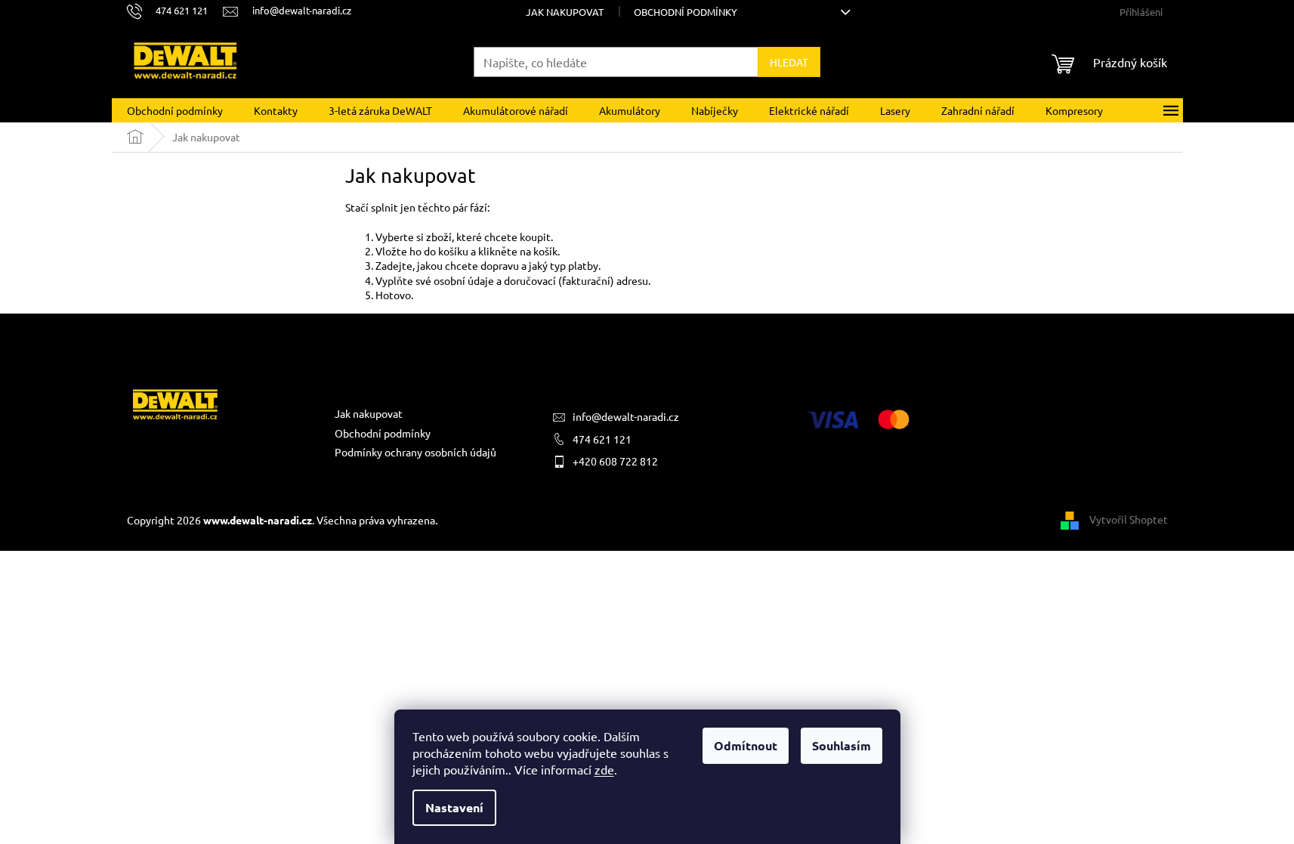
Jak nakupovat (565, 11)
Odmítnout (745, 745)
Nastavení (454, 807)
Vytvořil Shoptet (1128, 518)
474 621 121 (602, 439)
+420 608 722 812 (615, 461)
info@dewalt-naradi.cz (626, 416)
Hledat (789, 62)
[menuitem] (175, 110)
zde (604, 769)
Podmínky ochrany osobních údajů (415, 452)
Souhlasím (841, 745)
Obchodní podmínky (685, 11)
